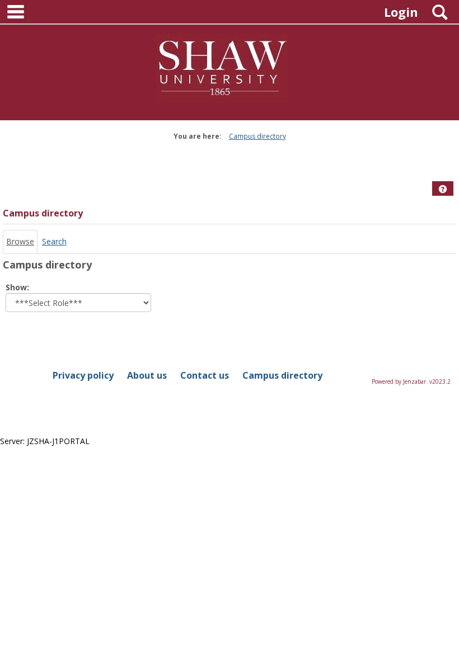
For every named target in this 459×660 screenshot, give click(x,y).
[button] (442, 189)
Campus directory (257, 136)
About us (147, 375)
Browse (20, 241)
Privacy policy (83, 375)
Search (54, 241)
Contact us (204, 375)
